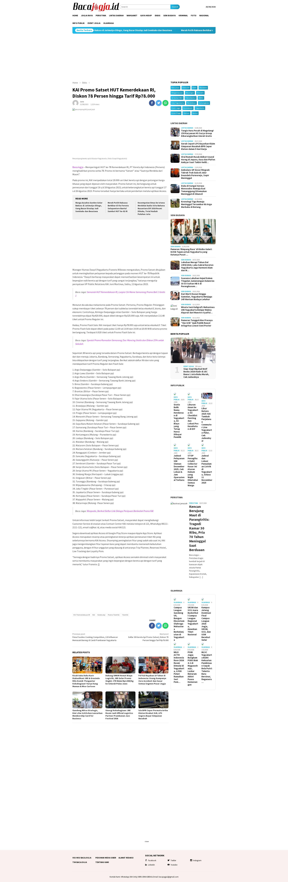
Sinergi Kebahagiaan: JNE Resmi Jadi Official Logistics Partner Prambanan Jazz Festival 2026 (119, 714)
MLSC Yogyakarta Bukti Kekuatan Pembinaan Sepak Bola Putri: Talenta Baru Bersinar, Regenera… (206, 667)
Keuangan (190, 93)
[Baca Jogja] (96, 6)
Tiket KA (125, 615)
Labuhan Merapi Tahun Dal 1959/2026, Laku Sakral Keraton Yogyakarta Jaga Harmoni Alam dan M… (197, 266)
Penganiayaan (177, 93)
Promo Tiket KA (113, 615)
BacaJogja (77, 167)
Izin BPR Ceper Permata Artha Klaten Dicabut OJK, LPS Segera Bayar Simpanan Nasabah (153, 714)
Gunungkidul (204, 103)
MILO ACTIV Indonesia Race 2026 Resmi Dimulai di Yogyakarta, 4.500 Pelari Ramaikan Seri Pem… (179, 667)
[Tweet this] (159, 103)
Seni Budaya (178, 215)
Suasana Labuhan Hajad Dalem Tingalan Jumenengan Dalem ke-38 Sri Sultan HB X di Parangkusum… (198, 282)
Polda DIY (185, 87)
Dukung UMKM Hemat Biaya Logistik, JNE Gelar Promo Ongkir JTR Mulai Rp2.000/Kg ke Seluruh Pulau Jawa (119, 679)
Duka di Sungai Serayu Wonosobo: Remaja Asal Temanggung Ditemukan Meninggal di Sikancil (194, 190)
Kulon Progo (175, 113)
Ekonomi (200, 93)
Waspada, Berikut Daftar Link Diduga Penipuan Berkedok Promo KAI (120, 510)
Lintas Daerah (179, 123)
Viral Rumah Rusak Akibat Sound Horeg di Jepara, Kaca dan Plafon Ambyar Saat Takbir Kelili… (198, 160)
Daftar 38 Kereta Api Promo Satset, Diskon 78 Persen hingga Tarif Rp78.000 (148, 637)
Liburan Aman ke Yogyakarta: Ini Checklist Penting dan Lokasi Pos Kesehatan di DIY (193, 416)
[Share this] (152, 103)
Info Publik (177, 385)
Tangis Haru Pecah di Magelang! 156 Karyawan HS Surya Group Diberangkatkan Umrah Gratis (197, 133)
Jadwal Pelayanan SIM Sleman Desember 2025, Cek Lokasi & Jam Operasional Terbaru (179, 467)
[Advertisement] (144, 57)
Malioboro (203, 87)
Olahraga (176, 590)
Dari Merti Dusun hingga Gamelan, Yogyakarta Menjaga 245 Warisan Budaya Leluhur (196, 297)
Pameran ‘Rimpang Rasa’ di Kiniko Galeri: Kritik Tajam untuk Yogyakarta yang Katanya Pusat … (191, 252)
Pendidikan (191, 103)
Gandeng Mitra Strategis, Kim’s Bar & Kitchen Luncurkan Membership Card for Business (87, 714)
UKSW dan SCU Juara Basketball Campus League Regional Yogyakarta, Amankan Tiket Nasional (193, 621)
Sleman (186, 113)
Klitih (194, 87)
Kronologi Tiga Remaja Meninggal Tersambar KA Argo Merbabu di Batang (196, 204)
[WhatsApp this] (165, 103)
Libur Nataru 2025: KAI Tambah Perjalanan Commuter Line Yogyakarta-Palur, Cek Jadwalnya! (206, 424)
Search (175, 6)
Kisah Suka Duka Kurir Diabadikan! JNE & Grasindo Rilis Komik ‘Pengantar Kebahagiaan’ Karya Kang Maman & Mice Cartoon (86, 681)
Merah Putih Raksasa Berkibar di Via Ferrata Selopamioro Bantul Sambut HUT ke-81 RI (191, 30)
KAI (93, 615)
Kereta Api (101, 615)
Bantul (195, 113)
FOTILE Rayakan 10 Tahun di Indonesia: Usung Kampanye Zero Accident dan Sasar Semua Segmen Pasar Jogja (152, 679)
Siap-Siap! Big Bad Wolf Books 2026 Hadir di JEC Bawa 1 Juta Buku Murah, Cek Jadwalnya (196, 373)
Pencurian (175, 87)
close (147, 841)
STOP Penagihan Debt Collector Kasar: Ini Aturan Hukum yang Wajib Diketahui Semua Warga (193, 470)
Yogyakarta (200, 108)
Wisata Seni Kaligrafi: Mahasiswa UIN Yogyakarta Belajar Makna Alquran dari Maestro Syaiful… (197, 310)
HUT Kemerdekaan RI (81, 615)
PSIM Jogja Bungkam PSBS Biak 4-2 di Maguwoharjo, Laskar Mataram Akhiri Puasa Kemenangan (193, 668)
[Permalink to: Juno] (75, 102)
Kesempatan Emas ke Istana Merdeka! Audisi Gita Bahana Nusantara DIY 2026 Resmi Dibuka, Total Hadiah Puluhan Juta (151, 208)
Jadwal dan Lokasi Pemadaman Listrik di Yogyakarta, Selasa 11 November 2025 (206, 469)
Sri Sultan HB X (177, 98)
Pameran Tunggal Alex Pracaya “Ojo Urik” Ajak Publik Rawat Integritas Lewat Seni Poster (197, 323)
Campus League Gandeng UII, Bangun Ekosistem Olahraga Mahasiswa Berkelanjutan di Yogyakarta (179, 623)
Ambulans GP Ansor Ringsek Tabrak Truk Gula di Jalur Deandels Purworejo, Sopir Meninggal (195, 174)
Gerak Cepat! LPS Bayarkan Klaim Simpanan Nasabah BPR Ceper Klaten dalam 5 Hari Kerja (198, 146)
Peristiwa (177, 497)
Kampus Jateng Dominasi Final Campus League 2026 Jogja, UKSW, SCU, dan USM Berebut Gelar (206, 623)
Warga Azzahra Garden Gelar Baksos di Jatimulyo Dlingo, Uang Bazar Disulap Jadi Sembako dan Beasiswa (88, 207)
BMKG (201, 98)
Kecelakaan (188, 108)
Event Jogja (175, 108)
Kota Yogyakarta (177, 103)
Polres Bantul (191, 98)
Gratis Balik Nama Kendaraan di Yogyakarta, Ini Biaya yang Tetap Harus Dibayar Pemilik (179, 420)
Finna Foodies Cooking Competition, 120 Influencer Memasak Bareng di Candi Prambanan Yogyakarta (95, 637)
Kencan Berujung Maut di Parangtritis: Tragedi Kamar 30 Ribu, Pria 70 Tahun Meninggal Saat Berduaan (198, 528)
